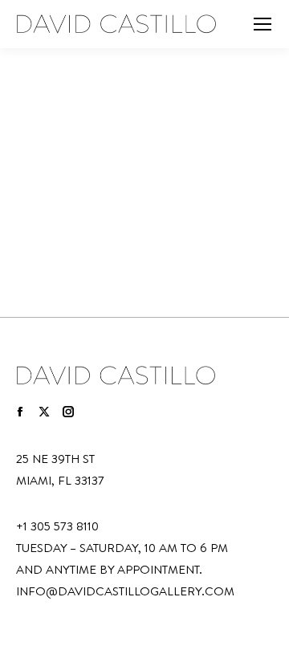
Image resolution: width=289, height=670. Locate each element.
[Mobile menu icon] (262, 24)
